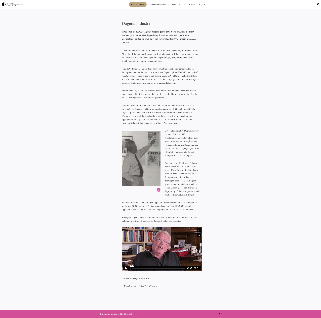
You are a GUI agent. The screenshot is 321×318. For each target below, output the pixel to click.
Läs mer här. (128, 314)
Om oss (182, 4)
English (202, 4)
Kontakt (192, 4)
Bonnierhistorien (137, 4)
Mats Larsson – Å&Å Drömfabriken (140, 286)
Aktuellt (172, 4)
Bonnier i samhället (158, 4)
